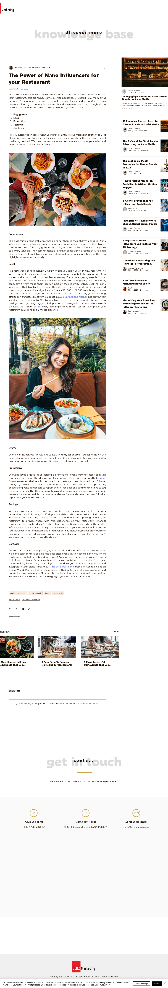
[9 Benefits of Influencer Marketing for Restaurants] (57, 647)
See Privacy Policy (102, 984)
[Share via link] (29, 608)
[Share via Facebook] (10, 608)
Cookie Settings (141, 983)
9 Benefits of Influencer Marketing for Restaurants (56, 663)
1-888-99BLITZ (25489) (34, 827)
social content (35, 593)
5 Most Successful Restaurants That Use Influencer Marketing (96, 663)
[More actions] (104, 67)
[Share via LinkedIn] (23, 608)
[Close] (164, 983)
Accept (156, 983)
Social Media (14, 600)
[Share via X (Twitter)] (16, 608)
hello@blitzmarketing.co (136, 827)
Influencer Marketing (31, 600)
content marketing (17, 593)
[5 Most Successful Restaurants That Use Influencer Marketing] (100, 647)
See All (116, 631)
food (47, 593)
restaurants (58, 593)
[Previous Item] (127, 72)
